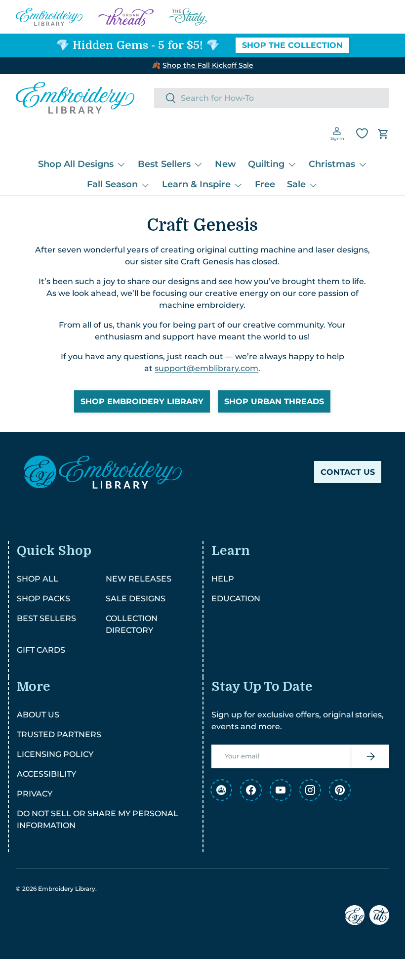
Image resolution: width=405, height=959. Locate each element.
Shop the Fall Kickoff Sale (207, 65)
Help (222, 579)
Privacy (34, 793)
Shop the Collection (292, 45)
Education (235, 598)
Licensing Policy (55, 754)
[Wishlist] (362, 133)
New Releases (138, 579)
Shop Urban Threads (274, 401)
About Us (38, 714)
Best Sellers (46, 618)
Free (265, 184)
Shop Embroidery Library (142, 401)
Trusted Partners (59, 734)
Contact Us (348, 472)
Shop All (37, 579)
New (225, 164)
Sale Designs (135, 598)
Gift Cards (41, 650)
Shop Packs (43, 598)
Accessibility (46, 774)
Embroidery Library (66, 888)
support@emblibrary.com (206, 368)
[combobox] (271, 98)
